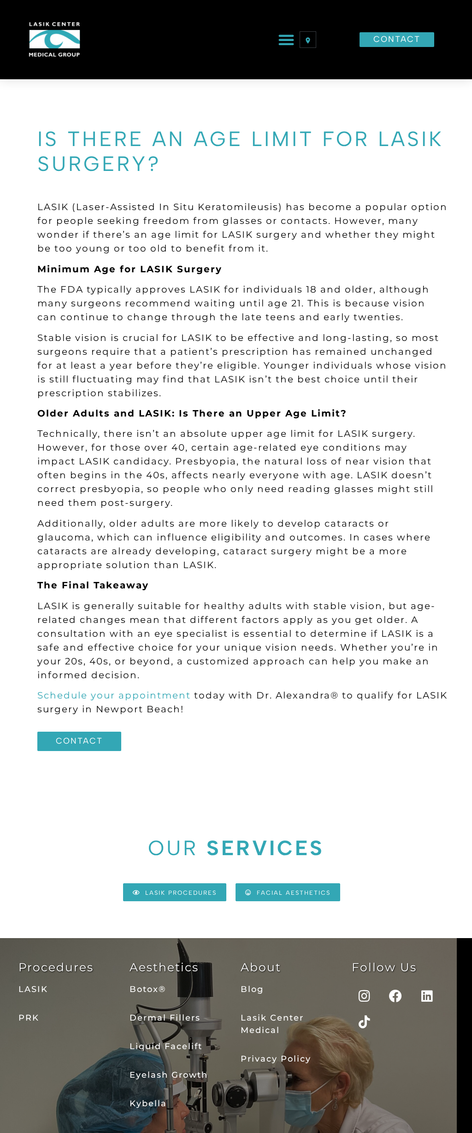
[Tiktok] (365, 1022)
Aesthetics (164, 967)
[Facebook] (396, 996)
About (261, 967)
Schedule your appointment (114, 695)
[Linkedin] (427, 996)
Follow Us (384, 967)
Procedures (56, 967)
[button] (287, 39)
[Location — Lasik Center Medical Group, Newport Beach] (308, 39)
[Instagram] (365, 996)
